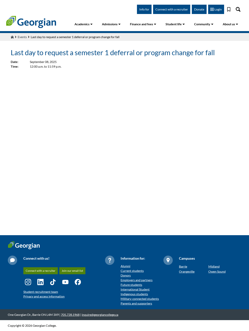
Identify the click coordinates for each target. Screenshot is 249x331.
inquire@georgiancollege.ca (100, 314)
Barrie (183, 266)
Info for (144, 9)
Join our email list (72, 270)
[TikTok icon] (53, 282)
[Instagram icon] (28, 282)
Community (202, 24)
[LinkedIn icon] (40, 282)
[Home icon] (12, 36)
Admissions (109, 24)
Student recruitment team (40, 291)
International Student (135, 289)
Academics (82, 24)
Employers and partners (137, 280)
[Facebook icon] (78, 282)
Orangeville (187, 271)
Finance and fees (141, 24)
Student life (174, 24)
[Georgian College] (31, 22)
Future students (131, 284)
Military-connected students (140, 298)
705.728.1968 (70, 314)
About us (229, 24)
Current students (132, 270)
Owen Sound (217, 271)
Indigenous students (134, 294)
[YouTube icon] (65, 282)
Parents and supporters (136, 303)
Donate (199, 9)
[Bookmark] (228, 9)
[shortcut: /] (238, 9)
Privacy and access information (44, 296)
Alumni (125, 266)
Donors (126, 275)
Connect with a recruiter (171, 9)
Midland (214, 266)
